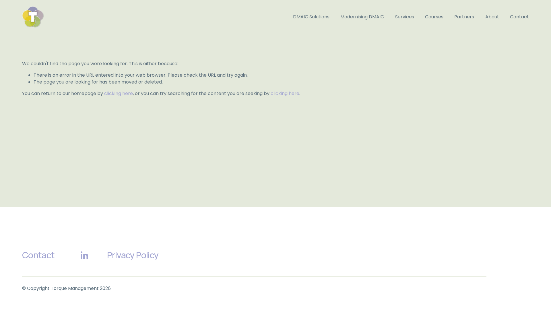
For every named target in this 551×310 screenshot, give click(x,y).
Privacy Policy (133, 255)
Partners (464, 16)
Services (404, 16)
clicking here (118, 93)
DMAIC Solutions (311, 16)
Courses (434, 16)
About (492, 16)
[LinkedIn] (84, 255)
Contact (519, 16)
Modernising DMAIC (362, 16)
